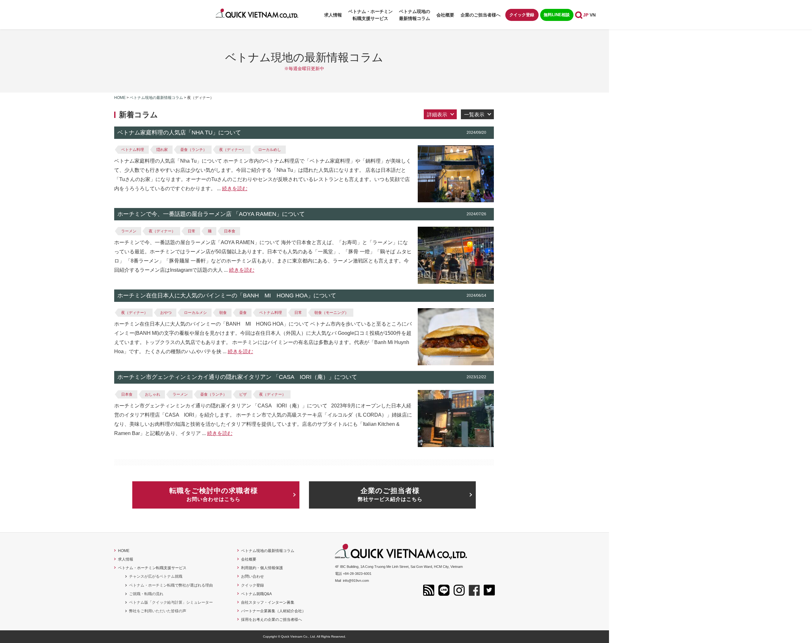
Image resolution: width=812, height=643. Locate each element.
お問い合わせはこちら (213, 494)
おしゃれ (152, 394)
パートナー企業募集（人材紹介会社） (273, 611)
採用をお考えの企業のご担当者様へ (271, 619)
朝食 (223, 312)
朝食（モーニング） (331, 312)
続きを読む (234, 188)
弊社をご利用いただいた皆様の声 (157, 611)
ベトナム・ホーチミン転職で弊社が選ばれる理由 (171, 585)
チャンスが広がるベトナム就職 (155, 576)
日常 (191, 231)
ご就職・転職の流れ (146, 594)
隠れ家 (162, 149)
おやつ (166, 312)
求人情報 (333, 14)
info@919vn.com (356, 580)
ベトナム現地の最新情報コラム (414, 15)
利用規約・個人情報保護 (262, 568)
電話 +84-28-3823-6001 (353, 573)
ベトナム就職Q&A (256, 594)
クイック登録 (521, 14)
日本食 (229, 231)
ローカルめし (269, 149)
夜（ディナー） (232, 149)
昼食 (243, 312)
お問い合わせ (252, 576)
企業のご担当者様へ (481, 14)
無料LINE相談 (557, 14)
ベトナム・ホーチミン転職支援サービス (152, 568)
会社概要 (445, 14)
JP (585, 14)
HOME (123, 551)
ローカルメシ (195, 312)
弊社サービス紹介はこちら (390, 494)
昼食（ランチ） (193, 149)
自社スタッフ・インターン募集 (267, 602)
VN (593, 14)
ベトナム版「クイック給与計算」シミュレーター (171, 602)
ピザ (243, 394)
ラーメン (128, 231)
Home (120, 97)
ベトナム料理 (132, 149)
